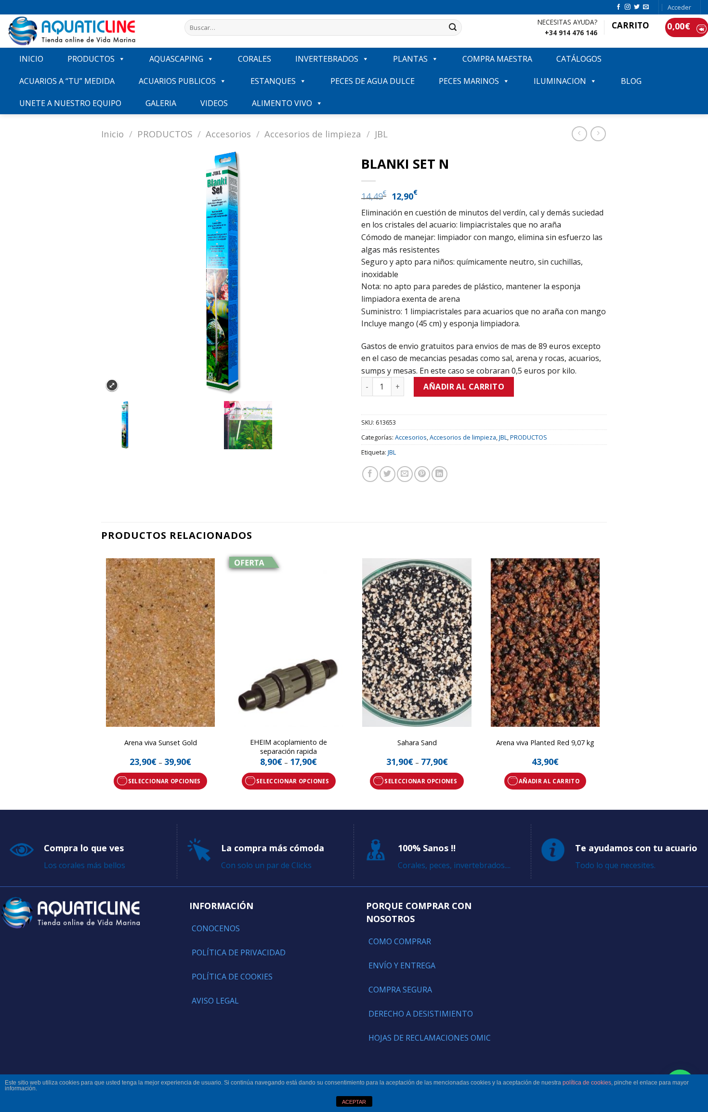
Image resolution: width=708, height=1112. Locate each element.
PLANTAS (410, 59)
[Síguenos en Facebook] (618, 7)
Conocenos (216, 928)
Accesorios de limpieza (312, 134)
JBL (381, 134)
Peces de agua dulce (372, 81)
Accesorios (228, 134)
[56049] (162, 425)
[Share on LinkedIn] (439, 474)
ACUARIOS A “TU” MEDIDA (67, 81)
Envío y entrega (401, 965)
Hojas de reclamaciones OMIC (429, 1037)
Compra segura (400, 989)
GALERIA (160, 103)
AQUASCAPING (176, 59)
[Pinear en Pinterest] (422, 474)
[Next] (604, 680)
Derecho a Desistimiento (420, 1013)
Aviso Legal (215, 1000)
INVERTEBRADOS (326, 59)
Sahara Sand (417, 742)
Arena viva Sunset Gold (160, 742)
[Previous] (101, 680)
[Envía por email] (405, 474)
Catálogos (579, 59)
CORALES (254, 59)
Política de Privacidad (239, 952)
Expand (112, 385)
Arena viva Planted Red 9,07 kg (545, 742)
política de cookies (587, 1082)
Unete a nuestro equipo (70, 103)
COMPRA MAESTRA (497, 59)
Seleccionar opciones (164, 781)
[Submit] (453, 27)
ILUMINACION (560, 81)
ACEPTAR (354, 1102)
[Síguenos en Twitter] (637, 7)
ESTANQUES (273, 81)
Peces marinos (469, 81)
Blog (631, 81)
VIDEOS (214, 103)
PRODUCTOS (91, 59)
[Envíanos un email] (646, 7)
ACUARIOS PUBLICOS (177, 81)
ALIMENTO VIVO (282, 103)
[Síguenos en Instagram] (627, 7)
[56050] (285, 425)
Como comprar (399, 941)
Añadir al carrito (463, 386)
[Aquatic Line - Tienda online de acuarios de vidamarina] (88, 31)
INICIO (31, 59)
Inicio (112, 134)
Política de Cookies (232, 976)
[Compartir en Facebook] (370, 474)
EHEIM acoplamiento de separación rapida (288, 747)
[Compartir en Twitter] (387, 474)
